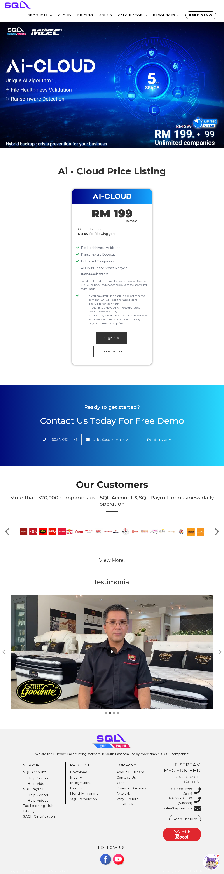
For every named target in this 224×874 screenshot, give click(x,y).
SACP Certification (39, 816)
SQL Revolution (83, 799)
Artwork (123, 793)
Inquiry (76, 778)
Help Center (38, 778)
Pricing (85, 15)
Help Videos (38, 784)
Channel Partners (132, 788)
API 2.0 (105, 15)
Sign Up (111, 338)
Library (29, 811)
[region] (112, 655)
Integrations (80, 783)
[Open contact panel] (211, 862)
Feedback (125, 804)
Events (76, 788)
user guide (111, 351)
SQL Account (34, 772)
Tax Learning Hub (38, 806)
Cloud (64, 15)
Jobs (120, 783)
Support (32, 765)
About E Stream (130, 772)
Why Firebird (128, 799)
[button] (7, 531)
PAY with (182, 832)
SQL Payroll (33, 789)
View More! (112, 560)
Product (80, 765)
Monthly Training (84, 793)
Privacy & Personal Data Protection (189, 871)
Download (78, 772)
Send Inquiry (159, 439)
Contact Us (126, 778)
